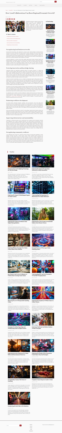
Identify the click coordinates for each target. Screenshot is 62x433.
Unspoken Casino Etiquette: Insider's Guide (42, 379)
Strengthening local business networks (12, 36)
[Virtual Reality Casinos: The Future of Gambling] (19, 371)
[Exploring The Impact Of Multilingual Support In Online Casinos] (50, 56)
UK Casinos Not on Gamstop (15, 96)
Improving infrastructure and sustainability (13, 42)
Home (7, 10)
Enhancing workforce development (12, 40)
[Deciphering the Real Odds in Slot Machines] (19, 398)
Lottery (25, 5)
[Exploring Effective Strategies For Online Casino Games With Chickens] (19, 240)
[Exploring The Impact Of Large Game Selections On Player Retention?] (50, 41)
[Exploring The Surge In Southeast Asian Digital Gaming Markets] (50, 87)
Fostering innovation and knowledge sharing (13, 38)
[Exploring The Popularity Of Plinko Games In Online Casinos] (43, 292)
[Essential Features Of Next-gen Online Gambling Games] (43, 240)
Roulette (19, 5)
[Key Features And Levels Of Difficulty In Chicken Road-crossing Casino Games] (19, 266)
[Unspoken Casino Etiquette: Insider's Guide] (43, 371)
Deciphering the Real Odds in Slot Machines (18, 406)
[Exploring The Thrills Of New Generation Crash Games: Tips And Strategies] (43, 345)
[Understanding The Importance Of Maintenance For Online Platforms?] (50, 71)
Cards (36, 5)
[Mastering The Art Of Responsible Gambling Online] (19, 292)
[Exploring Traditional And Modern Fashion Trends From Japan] (43, 319)
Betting (30, 5)
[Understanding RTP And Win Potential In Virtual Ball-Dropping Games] (43, 266)
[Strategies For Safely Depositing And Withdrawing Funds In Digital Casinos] (19, 319)
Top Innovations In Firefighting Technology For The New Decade (50, 31)
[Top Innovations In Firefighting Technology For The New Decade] (50, 26)
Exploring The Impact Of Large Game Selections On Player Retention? (50, 46)
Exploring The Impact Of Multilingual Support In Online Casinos (50, 61)
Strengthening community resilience (12, 44)
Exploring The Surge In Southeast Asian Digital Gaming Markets (50, 92)
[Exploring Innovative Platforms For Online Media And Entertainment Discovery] (19, 345)
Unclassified (42, 5)
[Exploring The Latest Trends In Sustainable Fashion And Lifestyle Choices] (50, 102)
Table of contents (11, 34)
